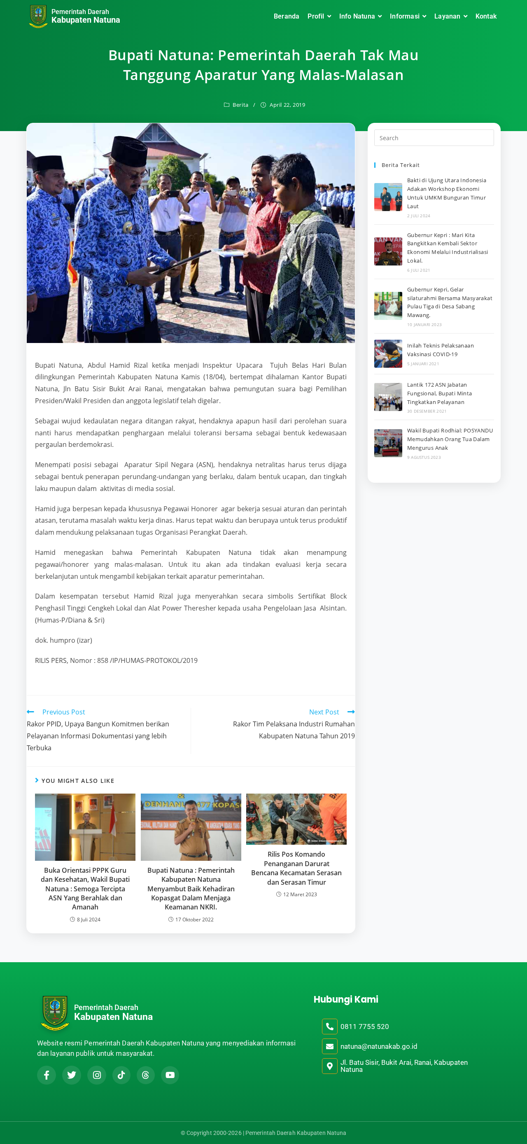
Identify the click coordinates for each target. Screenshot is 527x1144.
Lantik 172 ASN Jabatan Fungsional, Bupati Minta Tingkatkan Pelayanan (439, 393)
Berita (241, 104)
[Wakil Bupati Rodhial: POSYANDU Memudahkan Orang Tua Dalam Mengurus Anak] (388, 443)
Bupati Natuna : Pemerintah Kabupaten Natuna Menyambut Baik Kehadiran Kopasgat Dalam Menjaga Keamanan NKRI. (191, 889)
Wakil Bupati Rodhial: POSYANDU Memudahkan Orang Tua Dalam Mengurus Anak (450, 439)
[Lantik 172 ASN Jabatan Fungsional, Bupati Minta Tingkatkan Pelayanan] (388, 397)
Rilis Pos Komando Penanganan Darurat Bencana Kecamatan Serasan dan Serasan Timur (296, 868)
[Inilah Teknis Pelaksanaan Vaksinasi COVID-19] (388, 354)
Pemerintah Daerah (80, 12)
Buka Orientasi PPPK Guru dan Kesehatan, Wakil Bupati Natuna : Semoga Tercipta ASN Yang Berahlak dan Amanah (85, 889)
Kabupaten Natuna (85, 20)
